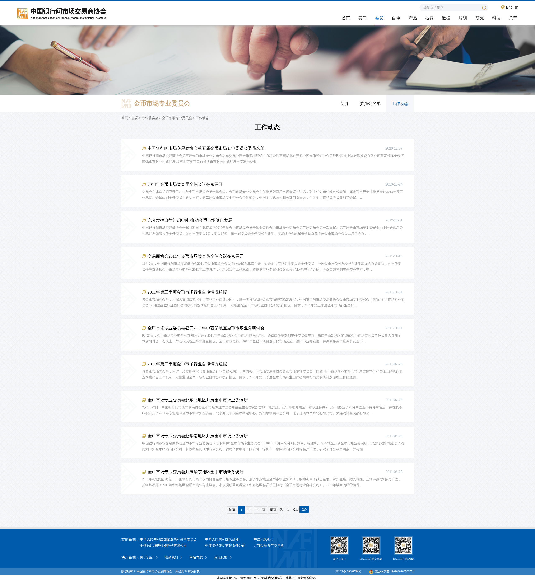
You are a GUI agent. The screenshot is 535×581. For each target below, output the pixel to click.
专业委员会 (150, 118)
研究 (479, 18)
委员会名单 (370, 103)
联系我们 (171, 557)
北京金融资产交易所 (269, 545)
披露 (429, 18)
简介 (345, 103)
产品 (413, 18)
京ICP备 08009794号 (349, 571)
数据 (446, 18)
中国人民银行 (264, 539)
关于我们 (146, 557)
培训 (463, 18)
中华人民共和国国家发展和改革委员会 (168, 539)
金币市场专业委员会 (177, 118)
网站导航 (196, 557)
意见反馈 (220, 557)
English (512, 7)
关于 (513, 18)
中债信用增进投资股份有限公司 (163, 545)
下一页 (260, 510)
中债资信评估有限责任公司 (225, 545)
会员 (379, 18)
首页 (346, 18)
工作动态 (400, 103)
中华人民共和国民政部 (222, 539)
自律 (396, 18)
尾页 (273, 510)
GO (304, 509)
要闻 (362, 18)
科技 (496, 18)
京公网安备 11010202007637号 (394, 571)
